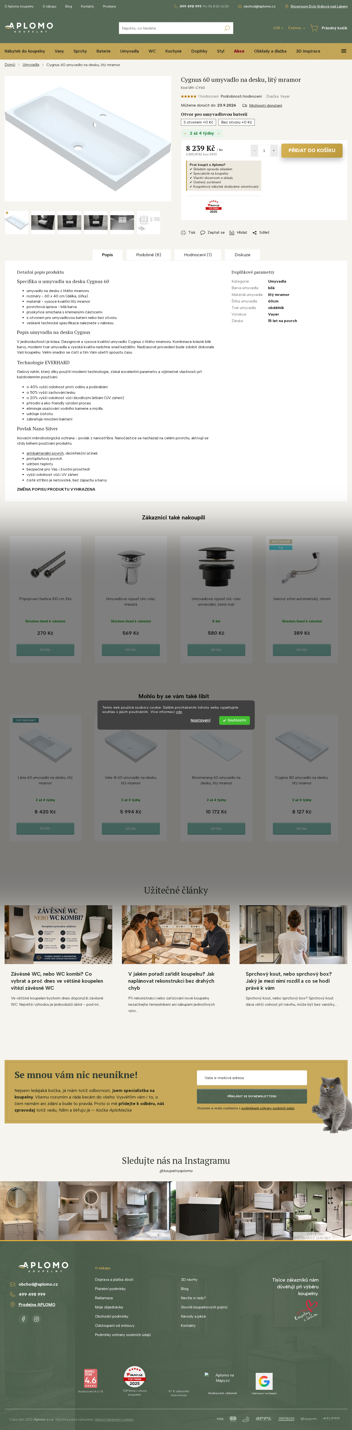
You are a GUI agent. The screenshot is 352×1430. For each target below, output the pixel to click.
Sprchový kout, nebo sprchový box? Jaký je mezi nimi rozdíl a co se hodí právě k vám (289, 981)
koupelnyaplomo (36, 1318)
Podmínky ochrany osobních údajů (123, 1335)
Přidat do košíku (312, 150)
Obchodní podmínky (111, 1316)
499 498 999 (32, 1294)
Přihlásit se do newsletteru (252, 1096)
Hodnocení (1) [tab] (198, 254)
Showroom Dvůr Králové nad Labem (319, 6)
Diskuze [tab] (242, 254)
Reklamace (104, 1298)
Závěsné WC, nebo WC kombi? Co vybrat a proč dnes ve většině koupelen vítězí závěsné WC (57, 981)
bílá (271, 288)
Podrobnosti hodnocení (241, 96)
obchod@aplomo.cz (38, 1284)
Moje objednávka (109, 1307)
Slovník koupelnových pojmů (204, 1307)
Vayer (273, 314)
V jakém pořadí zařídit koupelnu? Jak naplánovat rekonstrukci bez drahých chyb (171, 981)
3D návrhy (189, 1279)
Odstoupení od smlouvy (115, 1325)
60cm (273, 301)
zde (179, 712)
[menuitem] (59, 51)
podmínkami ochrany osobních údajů (267, 1108)
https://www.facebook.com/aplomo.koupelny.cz (23, 1318)
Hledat (227, 28)
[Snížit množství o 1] (254, 150)
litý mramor (279, 294)
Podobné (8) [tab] (148, 254)
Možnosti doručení (265, 105)
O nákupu (49, 6)
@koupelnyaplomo (176, 1170)
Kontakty (87, 6)
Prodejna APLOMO (37, 1304)
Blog (68, 6)
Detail (45, 649)
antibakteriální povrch (45, 453)
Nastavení (200, 720)
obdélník (276, 307)
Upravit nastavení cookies (114, 1419)
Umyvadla (277, 281)
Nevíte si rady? (193, 1298)
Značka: (278, 96)
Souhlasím (237, 720)
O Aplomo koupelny (19, 6)
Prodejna (109, 6)
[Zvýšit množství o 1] (273, 150)
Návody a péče (193, 1316)
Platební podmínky (110, 1289)
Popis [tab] (107, 254)
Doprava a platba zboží (114, 1279)
